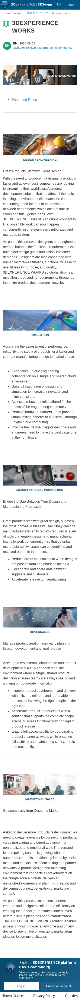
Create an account (58, 986)
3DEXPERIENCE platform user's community (42, 47)
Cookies (71, 996)
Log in (21, 986)
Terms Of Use (13, 996)
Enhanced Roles (24, 99)
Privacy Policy (44, 996)
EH (15, 43)
